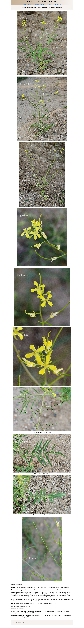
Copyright (50, 4)
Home (24, 4)
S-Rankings (36, 4)
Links (29, 4)
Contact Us (58, 4)
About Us (43, 4)
